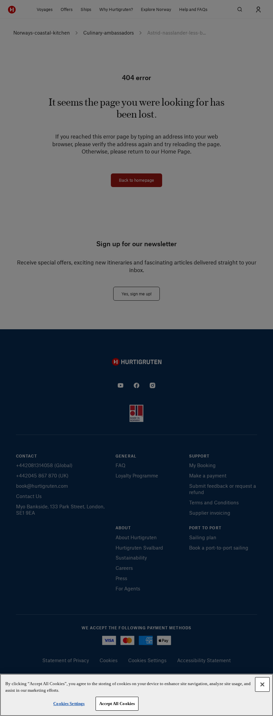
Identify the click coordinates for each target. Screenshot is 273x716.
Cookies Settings (69, 703)
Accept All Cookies (117, 703)
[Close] (262, 684)
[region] (136, 695)
